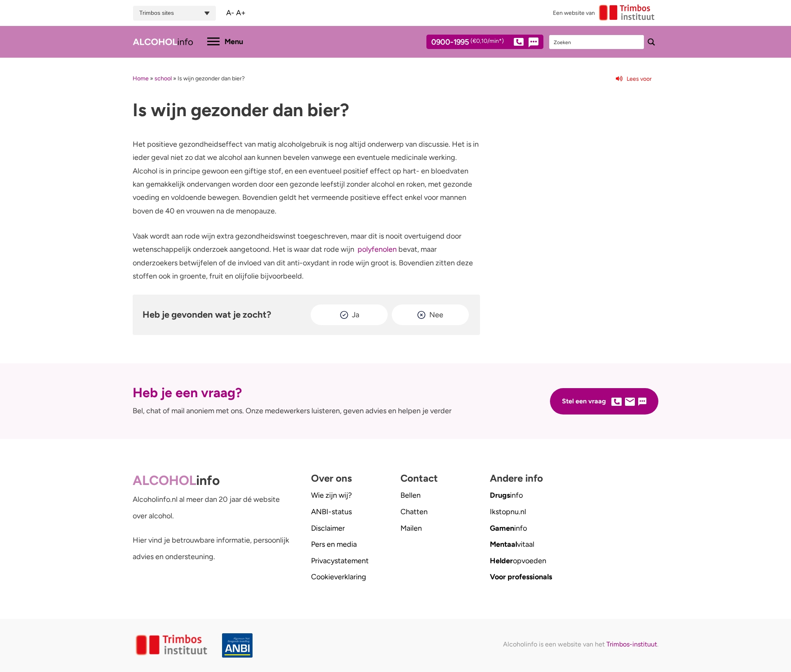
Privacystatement (340, 560)
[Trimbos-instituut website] (172, 645)
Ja (355, 314)
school (163, 78)
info (506, 495)
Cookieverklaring (338, 576)
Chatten (414, 511)
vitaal (512, 544)
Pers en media (334, 544)
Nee (436, 314)
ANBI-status (331, 511)
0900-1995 (467, 42)
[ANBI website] (239, 645)
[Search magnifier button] (651, 42)
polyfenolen (377, 249)
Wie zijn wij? (331, 495)
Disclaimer (328, 528)
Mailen (411, 528)
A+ (241, 12)
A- (230, 12)
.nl (508, 511)
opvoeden (518, 560)
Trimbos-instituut (631, 644)
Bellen (410, 495)
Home (141, 78)
